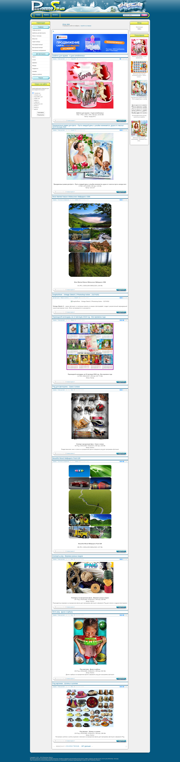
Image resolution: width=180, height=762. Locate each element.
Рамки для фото (36, 30)
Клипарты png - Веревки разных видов (67, 556)
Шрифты (34, 62)
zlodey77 (76, 297)
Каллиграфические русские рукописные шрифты (139, 116)
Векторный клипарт (37, 47)
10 (78, 746)
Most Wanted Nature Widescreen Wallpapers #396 (71, 197)
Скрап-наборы (36, 41)
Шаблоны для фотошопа (39, 33)
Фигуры (34, 65)
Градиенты (35, 68)
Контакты (55, 14)
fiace (72, 389)
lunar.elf (72, 130)
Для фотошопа (40, 54)
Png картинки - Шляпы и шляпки (65, 683)
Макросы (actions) (37, 74)
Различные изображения (39, 50)
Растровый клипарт (37, 44)
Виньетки (34, 38)
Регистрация (139, 27)
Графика (40, 27)
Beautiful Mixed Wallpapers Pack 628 (66, 458)
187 (82, 746)
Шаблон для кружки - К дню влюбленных (68, 56)
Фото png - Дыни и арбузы (62, 612)
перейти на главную (86, 25)
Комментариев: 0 (71, 120)
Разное (41, 78)
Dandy (72, 320)
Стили (34, 59)
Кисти (33, 57)
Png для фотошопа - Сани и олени (66, 387)
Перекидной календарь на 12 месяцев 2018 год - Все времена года (79, 317)
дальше (88, 746)
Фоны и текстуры (36, 36)
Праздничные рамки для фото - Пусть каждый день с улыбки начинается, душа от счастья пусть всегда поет (87, 126)
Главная (38, 14)
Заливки (34, 71)
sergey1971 (73, 58)
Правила (46, 14)
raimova (76, 199)
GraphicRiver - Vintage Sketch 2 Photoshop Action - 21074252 (75, 295)
